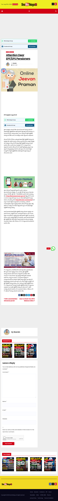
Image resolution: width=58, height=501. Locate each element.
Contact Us (42, 492)
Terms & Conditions (48, 498)
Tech (29, 347)
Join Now (33, 41)
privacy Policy (33, 498)
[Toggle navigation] (29, 11)
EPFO (7, 52)
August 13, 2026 (23, 466)
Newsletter (32, 495)
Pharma (49, 495)
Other (37, 495)
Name (4, 401)
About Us (36, 492)
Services (11, 52)
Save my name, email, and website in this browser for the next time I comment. (18, 431)
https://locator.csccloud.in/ (24, 200)
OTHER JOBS (43, 495)
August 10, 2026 (50, 466)
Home (31, 492)
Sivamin (15, 63)
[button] (55, 11)
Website (4, 419)
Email (4, 410)
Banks (5, 457)
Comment (5, 372)
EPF (46, 492)
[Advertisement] (19, 28)
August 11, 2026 (36, 466)
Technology (40, 498)
